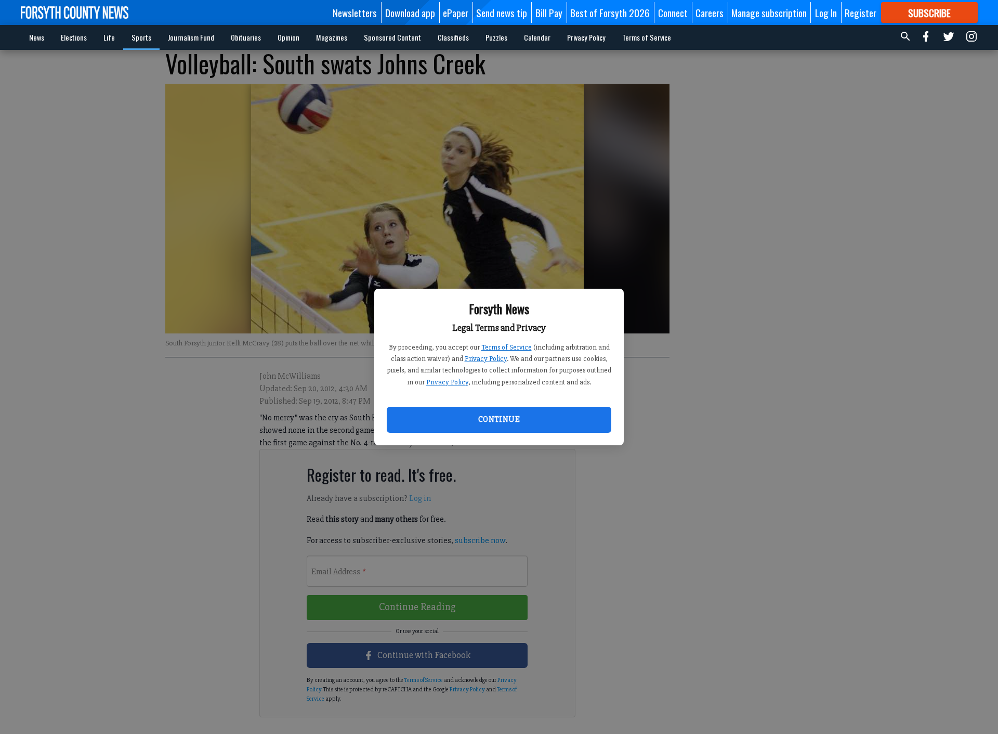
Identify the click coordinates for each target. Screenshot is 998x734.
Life (109, 37)
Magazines (331, 37)
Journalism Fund (191, 37)
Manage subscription (769, 12)
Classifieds (453, 37)
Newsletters (355, 12)
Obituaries (246, 37)
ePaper (455, 12)
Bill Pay (548, 12)
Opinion (288, 37)
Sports (141, 37)
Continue (499, 419)
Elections (74, 37)
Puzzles (496, 37)
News (36, 37)
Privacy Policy (486, 358)
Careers (709, 12)
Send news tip (501, 12)
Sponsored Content (392, 37)
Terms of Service (506, 347)
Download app (410, 12)
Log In (826, 12)
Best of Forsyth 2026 (610, 12)
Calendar (537, 37)
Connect (673, 12)
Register (860, 12)
